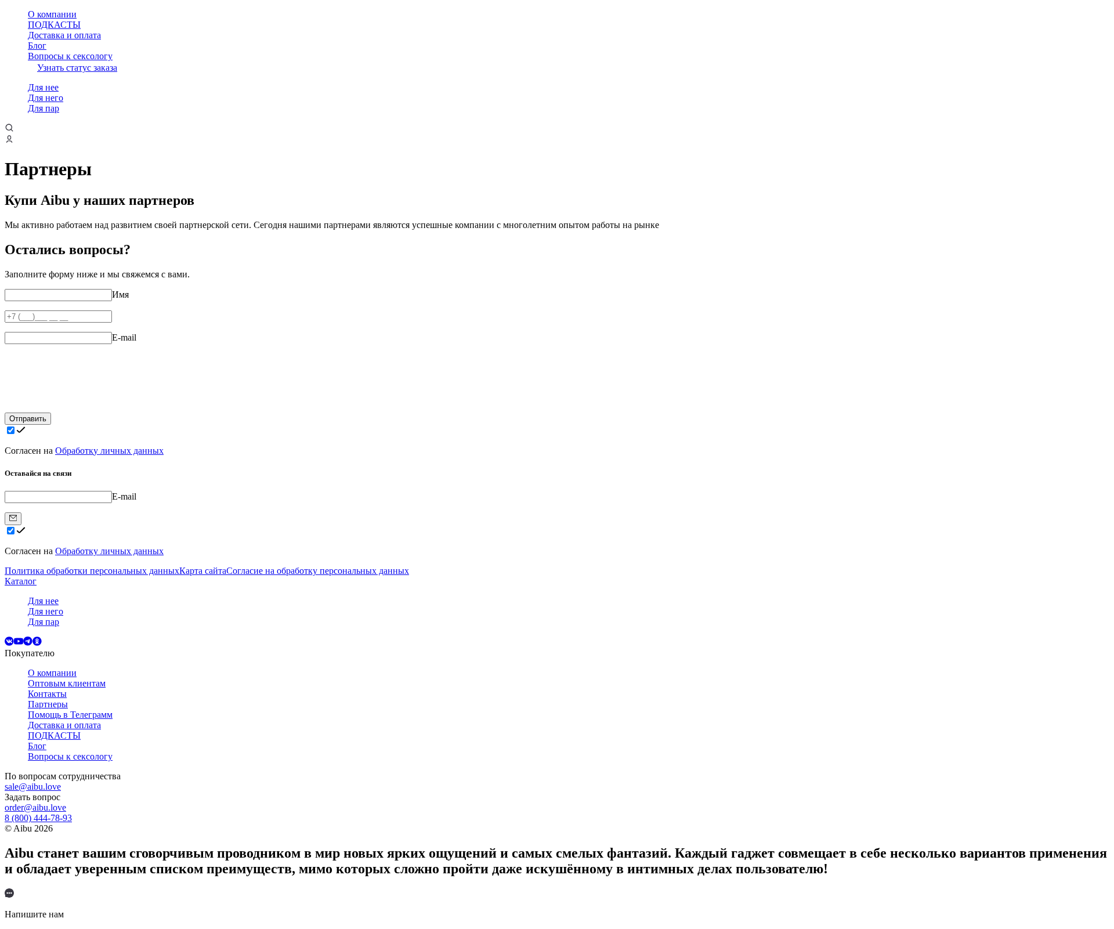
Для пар (43, 108)
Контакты (47, 694)
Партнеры (48, 704)
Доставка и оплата (64, 35)
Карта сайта (202, 571)
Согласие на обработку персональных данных (317, 571)
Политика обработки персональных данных (92, 571)
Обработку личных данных (109, 451)
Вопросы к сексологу (70, 56)
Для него (45, 98)
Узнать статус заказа (77, 68)
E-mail (124, 337)
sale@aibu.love (33, 786)
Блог (37, 45)
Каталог (21, 581)
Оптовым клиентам (67, 683)
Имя (120, 294)
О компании (52, 14)
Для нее (43, 87)
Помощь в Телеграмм (70, 715)
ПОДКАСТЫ (54, 25)
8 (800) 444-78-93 (38, 818)
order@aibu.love (35, 807)
